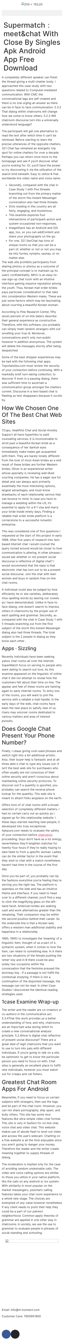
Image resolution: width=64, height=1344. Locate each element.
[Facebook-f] (6, 1334)
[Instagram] (15, 1334)
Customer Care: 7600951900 (21, 1316)
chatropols (45, 835)
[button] (32, 13)
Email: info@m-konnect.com (21, 1310)
